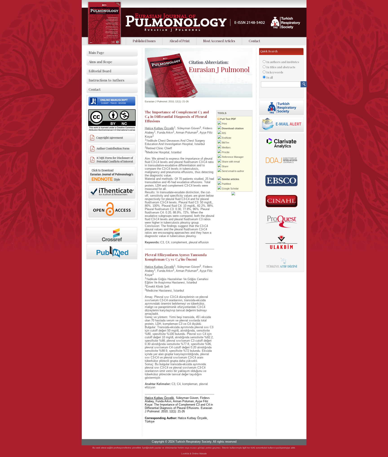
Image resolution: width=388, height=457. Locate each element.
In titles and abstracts (280, 67)
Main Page (96, 52)
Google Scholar (230, 188)
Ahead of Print (179, 41)
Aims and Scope (100, 61)
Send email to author (232, 171)
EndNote (226, 137)
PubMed (226, 183)
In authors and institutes (282, 62)
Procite (225, 152)
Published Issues (144, 41)
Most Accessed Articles (219, 41)
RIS (223, 133)
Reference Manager (232, 157)
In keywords (274, 72)
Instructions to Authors (106, 80)
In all (269, 77)
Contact (254, 41)
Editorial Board (100, 71)
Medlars (226, 147)
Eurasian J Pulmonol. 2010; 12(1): (163, 101)
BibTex (225, 142)
